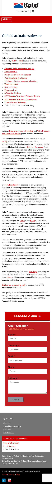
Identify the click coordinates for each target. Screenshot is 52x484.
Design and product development (17, 75)
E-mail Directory (9, 446)
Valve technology (11, 84)
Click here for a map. (34, 147)
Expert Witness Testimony (15, 102)
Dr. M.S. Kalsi (17, 61)
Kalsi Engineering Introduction (21, 131)
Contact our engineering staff (13, 285)
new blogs (33, 272)
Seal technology (10, 87)
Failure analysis (10, 90)
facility (4, 141)
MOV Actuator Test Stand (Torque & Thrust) (22, 96)
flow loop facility (12, 185)
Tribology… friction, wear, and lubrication (20, 81)
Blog (18, 474)
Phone (11, 367)
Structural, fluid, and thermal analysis (19, 69)
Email (11, 356)
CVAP (22, 221)
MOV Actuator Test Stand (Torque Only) (20, 99)
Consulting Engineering (12, 426)
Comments (13, 378)
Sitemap (11, 474)
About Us (6, 423)
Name (11, 334)
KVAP (32, 221)
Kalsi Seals (7, 429)
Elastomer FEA (10, 72)
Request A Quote (27, 315)
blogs (9, 277)
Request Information (11, 443)
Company (13, 345)
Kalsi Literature (8, 432)
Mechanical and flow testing (15, 78)
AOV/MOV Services (12, 93)
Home (4, 474)
